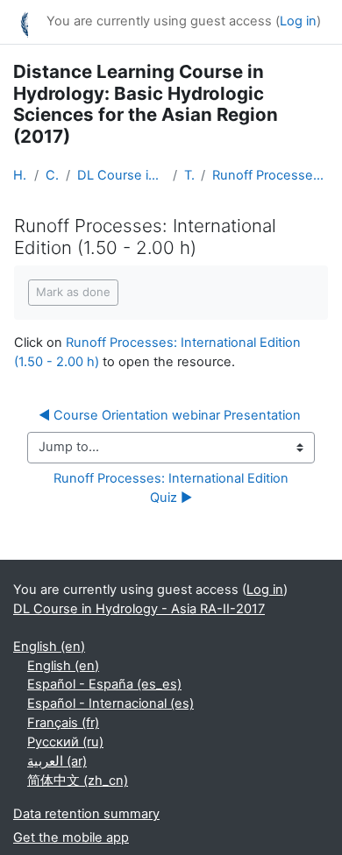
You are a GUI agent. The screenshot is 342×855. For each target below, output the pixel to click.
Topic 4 (189, 175)
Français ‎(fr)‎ (63, 723)
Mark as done (73, 292)
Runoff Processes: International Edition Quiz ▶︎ (174, 487)
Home (20, 175)
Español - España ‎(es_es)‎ (104, 684)
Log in (298, 21)
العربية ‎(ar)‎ (57, 761)
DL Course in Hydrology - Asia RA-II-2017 (122, 175)
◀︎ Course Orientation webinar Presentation (170, 415)
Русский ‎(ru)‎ (65, 742)
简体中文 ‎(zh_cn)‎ (77, 780)
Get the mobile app (71, 837)
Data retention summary (86, 814)
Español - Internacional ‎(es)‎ (110, 703)
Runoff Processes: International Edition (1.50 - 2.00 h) (270, 175)
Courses (52, 175)
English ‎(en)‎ (49, 646)
